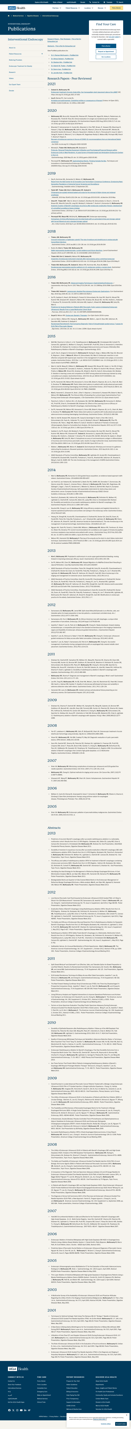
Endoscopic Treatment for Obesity (20, 66)
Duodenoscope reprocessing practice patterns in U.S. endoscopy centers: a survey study (81, 267)
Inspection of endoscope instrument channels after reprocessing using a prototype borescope (83, 259)
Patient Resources (71, 8)
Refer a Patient (57, 2)
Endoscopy (109, 283)
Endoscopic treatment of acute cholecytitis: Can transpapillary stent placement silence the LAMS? (84, 92)
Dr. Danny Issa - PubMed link (61, 69)
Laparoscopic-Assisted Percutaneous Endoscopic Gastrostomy (88, 291)
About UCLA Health (102, 1381)
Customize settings (106, 1423)
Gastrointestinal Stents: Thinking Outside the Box (89, 161)
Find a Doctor (116, 8)
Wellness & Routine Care (73, 1409)
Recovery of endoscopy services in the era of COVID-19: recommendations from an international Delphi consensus (86, 140)
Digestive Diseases (33, 16)
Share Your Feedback (14, 1384)
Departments (100, 1384)
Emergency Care (42, 1391)
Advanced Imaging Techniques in (82, 283)
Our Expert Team (14, 84)
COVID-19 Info (70, 1405)
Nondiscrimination (66, 1416)
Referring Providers (15, 60)
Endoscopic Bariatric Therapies (76, 315)
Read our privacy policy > (100, 1419)
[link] (9, 1410)
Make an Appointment (44, 1395)
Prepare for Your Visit (73, 1381)
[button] (42, 2)
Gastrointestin (99, 283)
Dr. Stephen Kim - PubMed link (61, 62)
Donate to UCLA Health (103, 1402)
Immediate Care (42, 1388)
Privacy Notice (53, 1416)
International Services (14, 1388)
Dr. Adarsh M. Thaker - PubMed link (63, 66)
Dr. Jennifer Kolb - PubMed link (61, 73)
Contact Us (95, 2)
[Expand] (42, 54)
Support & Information (73, 1402)
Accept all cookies (121, 1424)
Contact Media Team (102, 1398)
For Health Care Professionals (105, 1391)
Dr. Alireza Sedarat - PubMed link (62, 59)
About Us (12, 48)
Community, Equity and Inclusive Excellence (109, 1395)
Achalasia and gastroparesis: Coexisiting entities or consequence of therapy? (77, 100)
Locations (87, 8)
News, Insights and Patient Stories (106, 1388)
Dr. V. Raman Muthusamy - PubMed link (64, 55)
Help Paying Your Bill (73, 1395)
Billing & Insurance (72, 1391)
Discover (100, 8)
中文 (9, 1391)
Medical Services (18, 16)
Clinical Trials (41, 1402)
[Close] (127, 1415)
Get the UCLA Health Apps (16, 1402)
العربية (10, 1395)
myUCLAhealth (71, 2)
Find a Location (42, 1384)
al (104, 283)
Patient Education (71, 1388)
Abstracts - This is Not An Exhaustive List (61, 46)
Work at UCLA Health (102, 1405)
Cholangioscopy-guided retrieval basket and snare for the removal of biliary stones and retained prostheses (83, 193)
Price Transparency (72, 1398)
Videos (11, 78)
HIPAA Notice (43, 1416)
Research (12, 72)
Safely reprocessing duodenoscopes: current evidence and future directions (76, 250)
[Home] (8, 16)
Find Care (55, 8)
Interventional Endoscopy (50, 16)
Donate (82, 2)
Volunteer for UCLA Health (104, 1409)
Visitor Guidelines (71, 1384)
